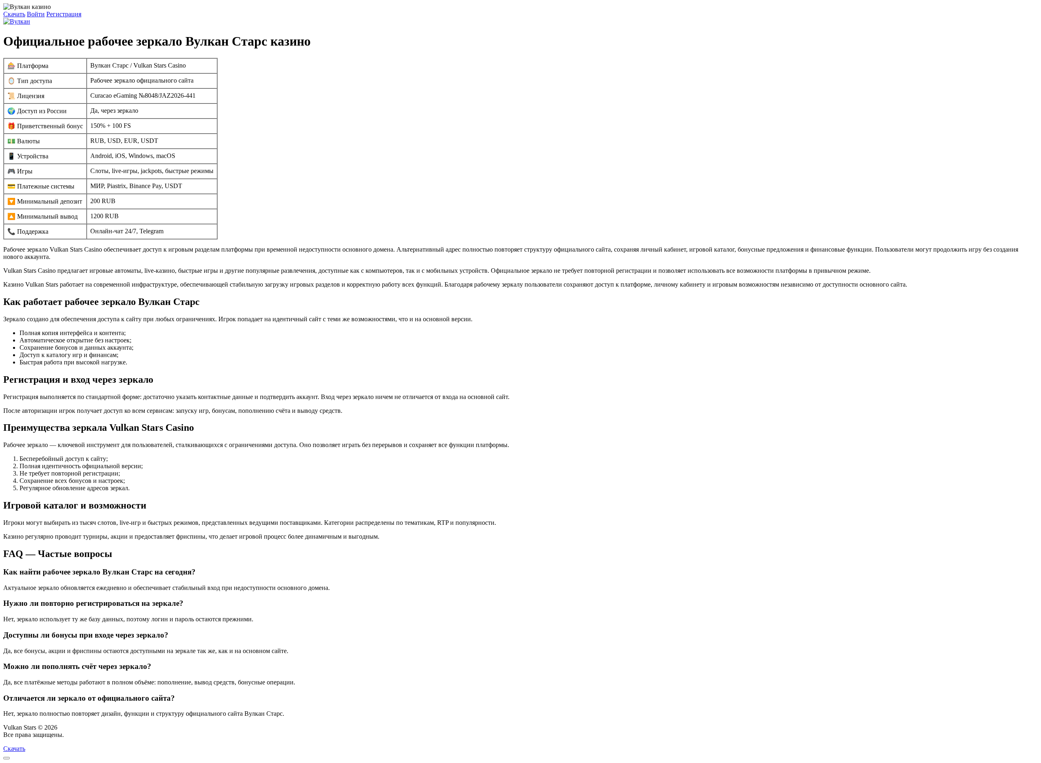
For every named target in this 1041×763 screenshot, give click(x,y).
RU (70, 734)
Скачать (14, 14)
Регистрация (63, 14)
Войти (36, 14)
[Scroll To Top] (6, 758)
